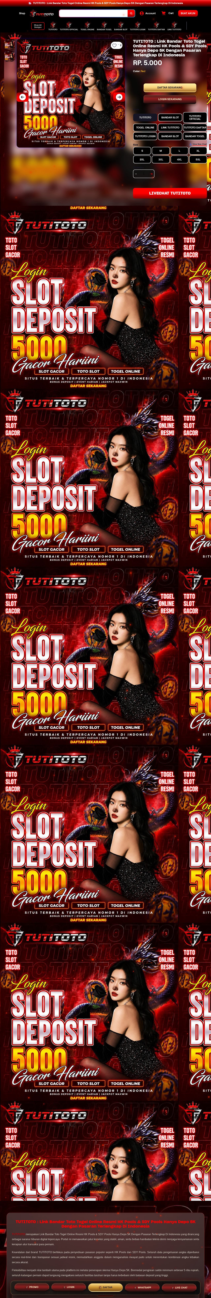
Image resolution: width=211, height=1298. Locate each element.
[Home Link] (42, 13)
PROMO (34, 1286)
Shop (22, 13)
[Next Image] (119, 97)
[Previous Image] (23, 97)
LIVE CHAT (181, 1286)
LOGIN (71, 1286)
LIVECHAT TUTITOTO (170, 193)
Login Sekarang (170, 99)
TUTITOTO (18, 1234)
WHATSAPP (144, 1286)
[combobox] (93, 13)
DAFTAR (107, 1286)
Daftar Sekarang (169, 87)
